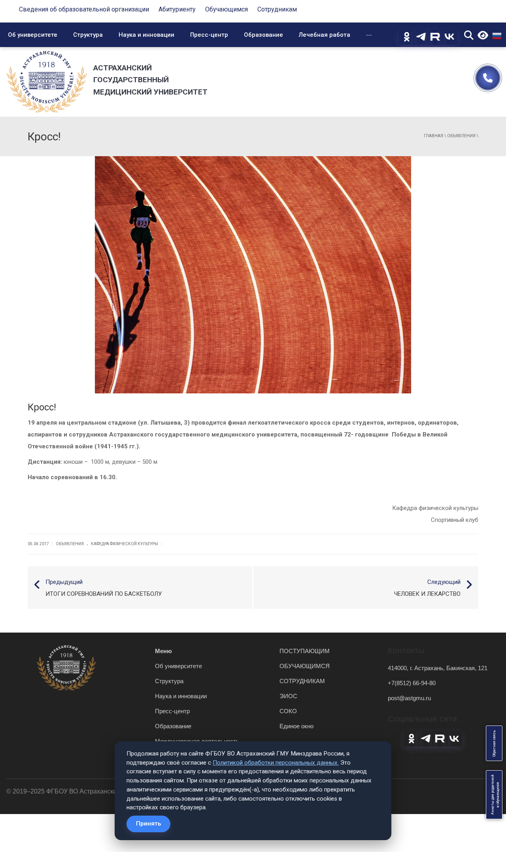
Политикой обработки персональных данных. (276, 762)
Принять (148, 823)
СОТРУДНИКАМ (302, 681)
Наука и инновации (146, 34)
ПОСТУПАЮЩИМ (304, 651)
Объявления (461, 135)
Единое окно (296, 726)
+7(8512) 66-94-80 (412, 683)
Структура (88, 34)
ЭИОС (288, 696)
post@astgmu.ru (409, 698)
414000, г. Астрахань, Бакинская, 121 (437, 668)
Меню (163, 651)
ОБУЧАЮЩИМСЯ (304, 666)
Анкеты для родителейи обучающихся (495, 795)
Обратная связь (494, 743)
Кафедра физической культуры (124, 544)
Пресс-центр (209, 34)
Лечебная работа (324, 34)
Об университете (32, 34)
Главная (433, 135)
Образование (263, 34)
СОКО (288, 711)
